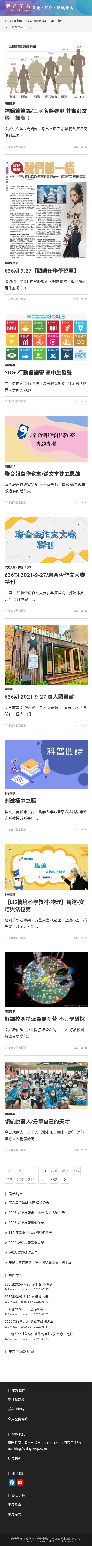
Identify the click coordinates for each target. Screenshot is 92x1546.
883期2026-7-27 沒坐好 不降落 (29, 1284)
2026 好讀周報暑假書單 (26, 1242)
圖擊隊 (9, 689)
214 (20, 1179)
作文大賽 (10, 567)
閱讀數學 (10, 103)
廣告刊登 (14, 1458)
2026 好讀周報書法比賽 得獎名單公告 (37, 1212)
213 (9, 1179)
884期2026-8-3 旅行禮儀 (24, 1309)
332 (53, 1179)
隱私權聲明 (16, 1409)
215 (31, 1179)
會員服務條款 (18, 1419)
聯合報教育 (16, 1399)
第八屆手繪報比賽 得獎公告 (29, 1202)
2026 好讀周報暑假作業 (26, 1222)
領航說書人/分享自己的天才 (37, 1121)
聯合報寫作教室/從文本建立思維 (42, 473)
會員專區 (14, 1504)
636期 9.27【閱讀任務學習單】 (42, 270)
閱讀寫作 (10, 466)
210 (53, 1171)
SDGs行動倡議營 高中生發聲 (38, 372)
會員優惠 (14, 1514)
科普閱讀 (10, 793)
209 (42, 1171)
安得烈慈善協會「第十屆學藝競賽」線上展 (40, 1262)
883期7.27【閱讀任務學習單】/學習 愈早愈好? (40, 1334)
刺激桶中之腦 (20, 800)
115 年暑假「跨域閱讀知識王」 (32, 1232)
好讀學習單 (11, 263)
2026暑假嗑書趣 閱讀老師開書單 (29, 1321)
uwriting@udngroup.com (27, 1448)
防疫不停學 (25, 567)
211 (65, 1171)
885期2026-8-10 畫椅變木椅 (26, 1296)
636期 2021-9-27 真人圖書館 (39, 696)
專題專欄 (10, 365)
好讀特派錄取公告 (23, 1252)
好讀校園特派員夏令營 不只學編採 (45, 1018)
